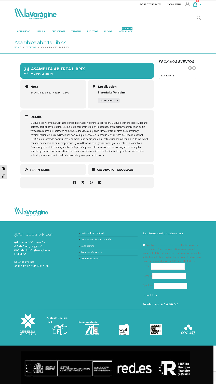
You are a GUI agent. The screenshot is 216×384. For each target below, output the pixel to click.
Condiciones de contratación (96, 239)
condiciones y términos (167, 244)
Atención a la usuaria (91, 252)
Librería (40, 31)
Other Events (108, 100)
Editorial (76, 31)
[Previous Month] (190, 68)
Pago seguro (174, 4)
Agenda (108, 31)
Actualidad (23, 31)
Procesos (92, 31)
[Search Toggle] (199, 18)
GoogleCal (125, 170)
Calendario (105, 170)
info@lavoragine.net (39, 250)
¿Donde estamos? (90, 258)
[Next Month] (194, 68)
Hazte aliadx (125, 30)
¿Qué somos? (57, 31)
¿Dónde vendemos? (150, 4)
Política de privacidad (92, 233)
